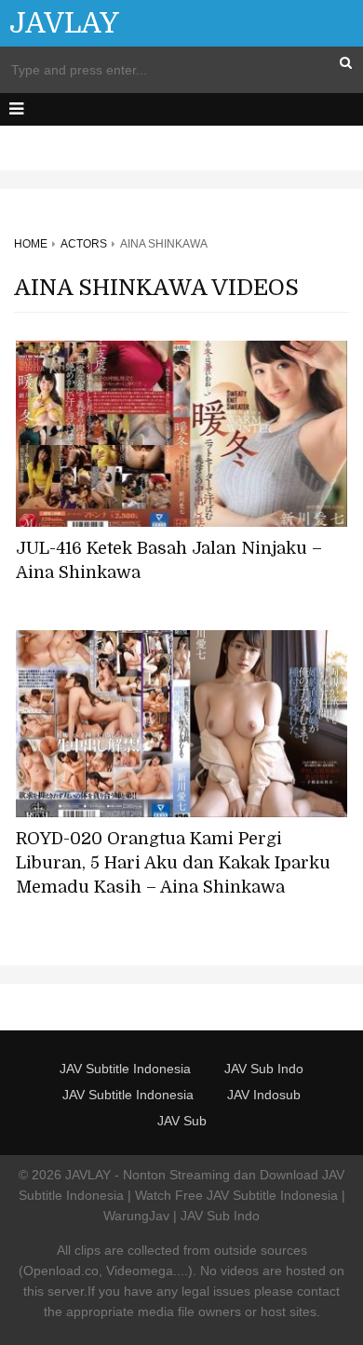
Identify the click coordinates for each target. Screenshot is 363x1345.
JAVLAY (64, 23)
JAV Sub (182, 1120)
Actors (83, 243)
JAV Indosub (264, 1094)
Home (30, 243)
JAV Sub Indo (263, 1068)
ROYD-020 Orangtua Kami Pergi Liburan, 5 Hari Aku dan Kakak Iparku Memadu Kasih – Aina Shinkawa (173, 862)
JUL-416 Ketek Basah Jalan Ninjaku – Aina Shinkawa (169, 560)
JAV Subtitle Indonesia (125, 1068)
